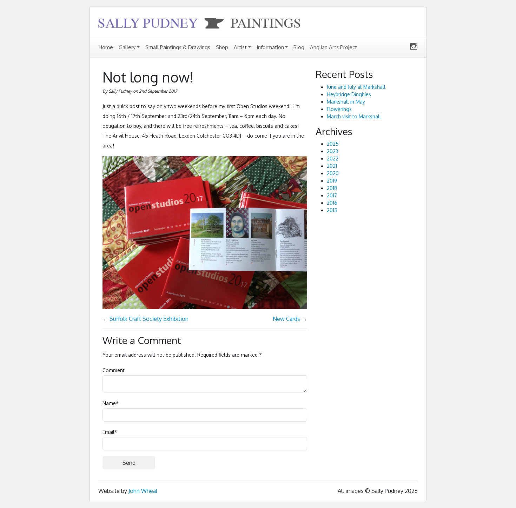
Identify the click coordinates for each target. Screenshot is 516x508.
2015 (332, 210)
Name (110, 403)
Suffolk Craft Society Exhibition (149, 318)
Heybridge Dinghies (349, 94)
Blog (298, 47)
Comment (113, 370)
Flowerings (339, 109)
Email (109, 432)
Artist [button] (240, 47)
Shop (222, 47)
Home (106, 47)
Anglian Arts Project (333, 47)
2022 (332, 158)
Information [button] (270, 47)
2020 (333, 173)
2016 (332, 203)
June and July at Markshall (356, 87)
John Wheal (142, 490)
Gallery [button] (127, 47)
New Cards (286, 318)
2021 (332, 166)
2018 (332, 188)
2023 (332, 151)
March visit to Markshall (354, 116)
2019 (332, 181)
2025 (333, 144)
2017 (332, 195)
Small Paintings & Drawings (177, 47)
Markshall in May (346, 102)
